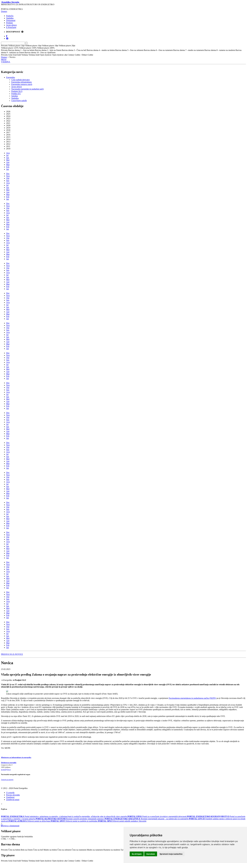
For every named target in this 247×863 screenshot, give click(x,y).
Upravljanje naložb (19, 100)
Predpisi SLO (16, 91)
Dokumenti (10, 20)
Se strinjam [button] (137, 854)
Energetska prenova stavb (21, 84)
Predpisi (9, 23)
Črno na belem (14, 850)
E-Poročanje (11, 27)
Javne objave (11, 25)
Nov (8, 176)
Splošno (14, 96)
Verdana (24, 861)
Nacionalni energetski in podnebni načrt (27, 89)
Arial (10, 861)
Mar (8, 165)
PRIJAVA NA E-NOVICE (12, 654)
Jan (7, 169)
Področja (9, 16)
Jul (7, 155)
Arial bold (17, 861)
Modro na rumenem (95, 850)
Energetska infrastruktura (21, 82)
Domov (4, 11)
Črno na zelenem (64, 850)
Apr (7, 162)
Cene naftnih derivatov (20, 80)
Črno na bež (38, 850)
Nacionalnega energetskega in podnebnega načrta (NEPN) (192, 698)
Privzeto (4, 850)
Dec (8, 174)
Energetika (10, 77)
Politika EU (16, 94)
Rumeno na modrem (111, 850)
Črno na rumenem (79, 850)
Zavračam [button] (150, 854)
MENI (3, 59)
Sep (7, 180)
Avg (8, 153)
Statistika (10, 18)
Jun (7, 158)
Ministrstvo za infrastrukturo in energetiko (16, 757)
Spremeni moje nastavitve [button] (171, 854)
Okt (7, 178)
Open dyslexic (46, 861)
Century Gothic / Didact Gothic (80, 861)
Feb (7, 167)
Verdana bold (34, 861)
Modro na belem (50, 850)
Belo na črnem (27, 850)
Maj (7, 160)
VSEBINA (5, 62)
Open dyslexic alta (59, 861)
